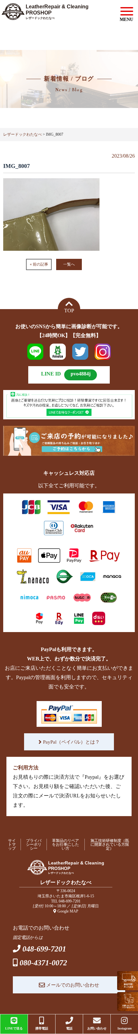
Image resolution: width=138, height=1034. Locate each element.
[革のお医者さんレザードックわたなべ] (50, 15)
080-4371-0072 (43, 963)
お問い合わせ (97, 1028)
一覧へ (69, 264)
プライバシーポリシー (33, 844)
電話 (69, 1028)
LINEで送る (14, 1028)
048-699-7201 (70, 901)
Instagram (124, 1028)
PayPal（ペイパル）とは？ (71, 742)
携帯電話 (41, 1028)
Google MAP (67, 911)
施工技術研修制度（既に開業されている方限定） (110, 844)
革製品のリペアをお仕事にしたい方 (65, 844)
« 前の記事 (39, 264)
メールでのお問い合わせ (72, 985)
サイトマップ (12, 844)
